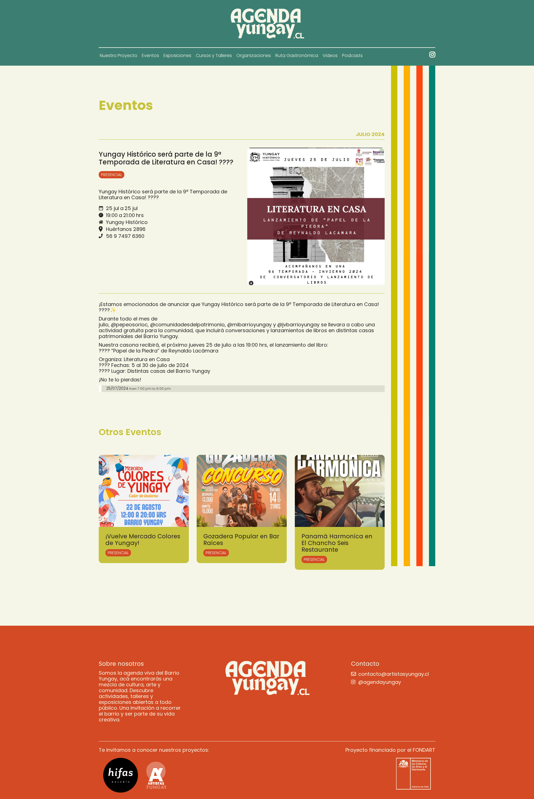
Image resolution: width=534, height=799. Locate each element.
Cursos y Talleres (214, 55)
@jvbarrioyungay (298, 324)
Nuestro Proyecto (118, 55)
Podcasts (352, 55)
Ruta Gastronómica (296, 55)
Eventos (150, 55)
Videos (330, 55)
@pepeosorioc (129, 324)
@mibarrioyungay (249, 324)
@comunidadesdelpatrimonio (187, 324)
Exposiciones (177, 55)
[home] (267, 24)
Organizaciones (253, 55)
